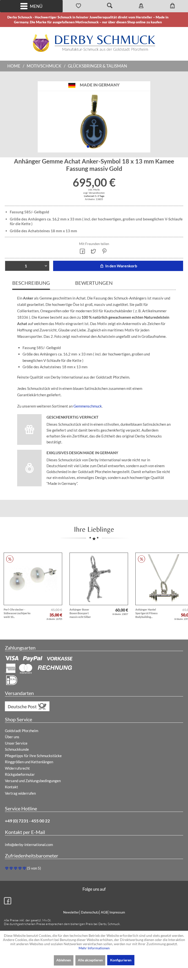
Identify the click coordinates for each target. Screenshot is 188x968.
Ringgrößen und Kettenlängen (29, 762)
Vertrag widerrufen (20, 793)
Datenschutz (90, 912)
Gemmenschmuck (87, 406)
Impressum (117, 912)
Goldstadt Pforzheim (21, 730)
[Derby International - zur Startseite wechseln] (94, 43)
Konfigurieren (120, 960)
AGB (104, 912)
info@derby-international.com (29, 844)
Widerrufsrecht (17, 768)
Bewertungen (94, 283)
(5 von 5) (34, 868)
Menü (36, 6)
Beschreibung (31, 283)
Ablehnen (63, 960)
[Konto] (141, 6)
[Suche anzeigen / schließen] (109, 6)
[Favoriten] (78, 6)
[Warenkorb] (172, 6)
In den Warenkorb (121, 265)
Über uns (12, 737)
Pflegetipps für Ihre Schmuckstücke (33, 755)
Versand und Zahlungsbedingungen (33, 780)
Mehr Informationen (94, 948)
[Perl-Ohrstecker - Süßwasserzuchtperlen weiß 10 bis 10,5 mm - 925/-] (33, 579)
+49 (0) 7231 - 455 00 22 (27, 820)
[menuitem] (31, 6)
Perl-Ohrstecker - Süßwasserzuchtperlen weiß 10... (17, 613)
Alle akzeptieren (90, 960)
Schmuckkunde (17, 749)
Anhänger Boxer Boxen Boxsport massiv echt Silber (80, 613)
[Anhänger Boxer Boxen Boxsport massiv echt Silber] (99, 579)
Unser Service (16, 743)
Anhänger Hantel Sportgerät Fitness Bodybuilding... (146, 613)
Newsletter (71, 912)
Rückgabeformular (20, 774)
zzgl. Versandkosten (94, 192)
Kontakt (11, 787)
